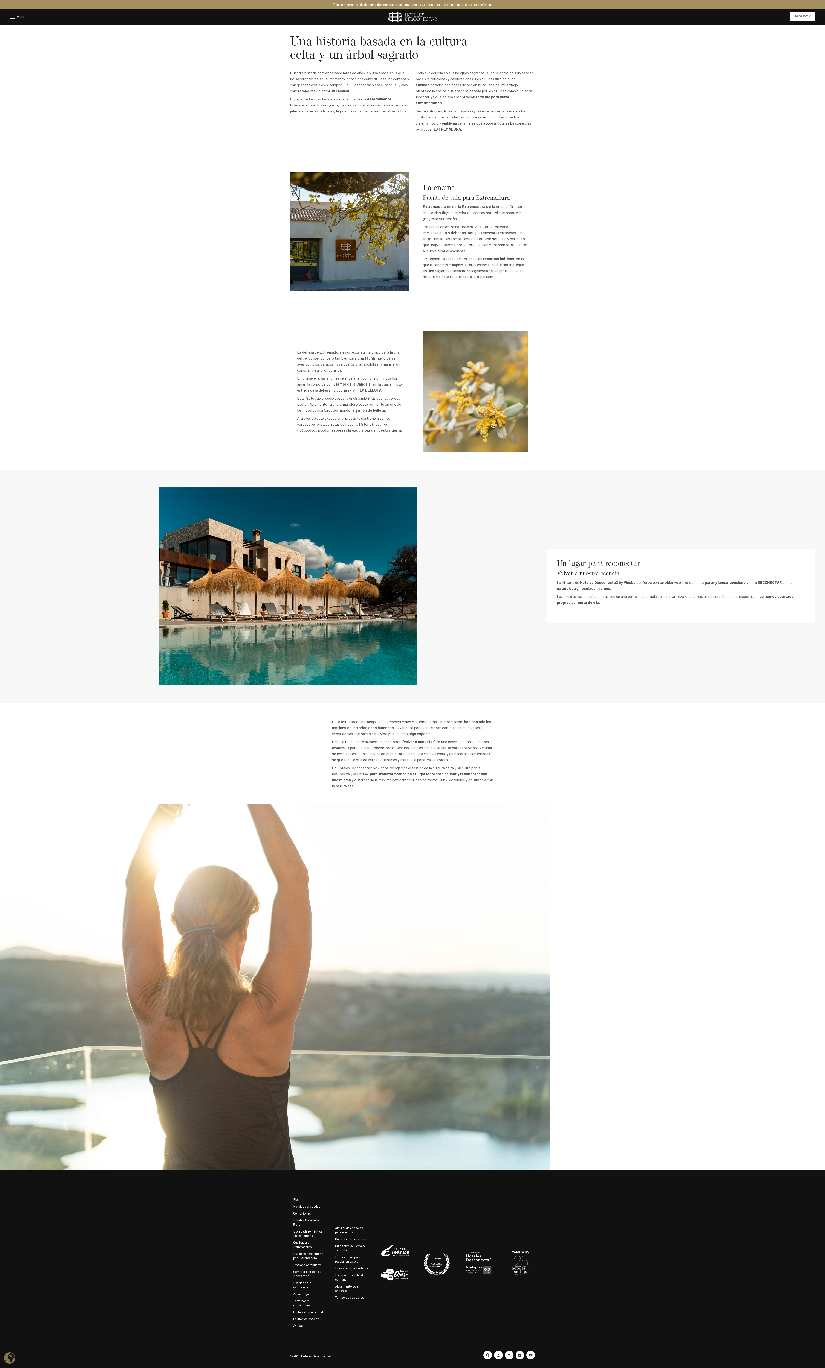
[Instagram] (498, 1355)
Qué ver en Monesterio (350, 1239)
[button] (19, 17)
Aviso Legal (301, 1294)
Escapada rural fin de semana (350, 1277)
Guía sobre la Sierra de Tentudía (350, 1248)
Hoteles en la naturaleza (302, 1285)
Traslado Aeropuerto (307, 1265)
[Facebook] (487, 1355)
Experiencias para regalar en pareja (348, 1259)
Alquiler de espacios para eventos (349, 1230)
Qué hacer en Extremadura (302, 1244)
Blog (296, 1199)
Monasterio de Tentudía (351, 1268)
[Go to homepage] (412, 17)
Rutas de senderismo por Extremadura (308, 1256)
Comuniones (302, 1213)
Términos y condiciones (301, 1303)
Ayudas (298, 1325)
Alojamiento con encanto (346, 1288)
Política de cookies (306, 1319)
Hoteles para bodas (306, 1206)
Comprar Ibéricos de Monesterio (307, 1274)
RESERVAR (803, 16)
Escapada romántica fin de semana (308, 1233)
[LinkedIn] (520, 1355)
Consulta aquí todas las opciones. (468, 4)
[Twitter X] (509, 1355)
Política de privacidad (308, 1312)
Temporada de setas (349, 1297)
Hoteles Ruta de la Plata (306, 1222)
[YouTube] (530, 1355)
